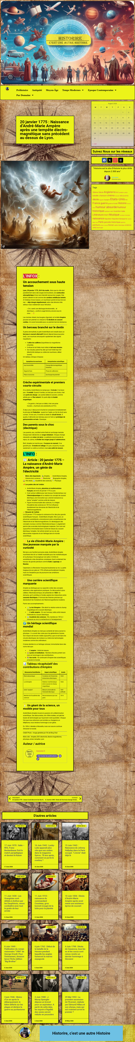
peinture (96, 225)
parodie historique (112, 222)
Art (117, 192)
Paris (100, 222)
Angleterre (110, 192)
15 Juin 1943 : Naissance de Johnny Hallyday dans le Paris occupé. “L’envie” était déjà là (75, 850)
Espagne (107, 200)
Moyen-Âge (52, 90)
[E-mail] (60, 756)
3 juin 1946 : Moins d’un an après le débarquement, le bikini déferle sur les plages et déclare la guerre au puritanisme (14, 1003)
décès (96, 199)
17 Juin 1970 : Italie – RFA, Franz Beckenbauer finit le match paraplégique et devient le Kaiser (14, 850)
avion (126, 192)
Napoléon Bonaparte (119, 219)
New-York (95, 222)
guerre (104, 203)
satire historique (119, 225)
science (128, 225)
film (126, 200)
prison (102, 225)
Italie (123, 211)
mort (106, 215)
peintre (123, 222)
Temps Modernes (71, 90)
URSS (95, 228)
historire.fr (40, 751)
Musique (114, 214)
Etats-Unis (117, 199)
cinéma (110, 195)
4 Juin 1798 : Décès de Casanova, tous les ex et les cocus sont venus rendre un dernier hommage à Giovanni (75, 952)
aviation (121, 192)
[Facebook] (104, 160)
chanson (103, 195)
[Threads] (120, 160)
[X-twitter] (109, 160)
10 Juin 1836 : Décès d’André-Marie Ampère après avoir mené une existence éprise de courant (74, 901)
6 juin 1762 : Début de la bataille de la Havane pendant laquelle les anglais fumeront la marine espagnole (45, 952)
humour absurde (106, 207)
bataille (96, 195)
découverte (124, 196)
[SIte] (37, 758)
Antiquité (37, 90)
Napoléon (107, 219)
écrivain (100, 228)
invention (117, 211)
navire (129, 219)
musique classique (125, 215)
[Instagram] (115, 160)
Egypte (101, 200)
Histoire (122, 203)
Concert (117, 196)
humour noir (108, 211)
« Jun (95, 144)
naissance (98, 218)
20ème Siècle (98, 192)
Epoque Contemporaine (100, 90)
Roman (111, 225)
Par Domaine (23, 95)
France (96, 203)
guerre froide (112, 203)
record (106, 225)
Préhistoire (22, 90)
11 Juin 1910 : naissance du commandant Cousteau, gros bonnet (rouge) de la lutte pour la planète (44, 902)
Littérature (98, 214)
